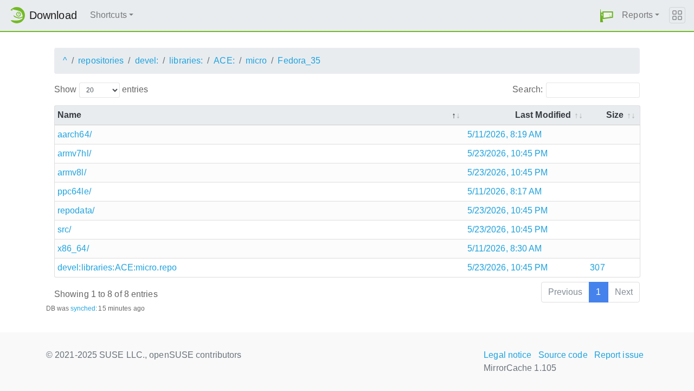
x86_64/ (73, 248)
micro (256, 60)
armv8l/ (71, 172)
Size (615, 114)
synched (83, 308)
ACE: (224, 60)
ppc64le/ (74, 191)
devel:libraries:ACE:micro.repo (117, 267)
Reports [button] (637, 15)
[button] (607, 15)
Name (69, 114)
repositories (101, 60)
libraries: (186, 60)
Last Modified (543, 114)
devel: (147, 60)
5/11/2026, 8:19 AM (504, 134)
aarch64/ (74, 134)
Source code (563, 355)
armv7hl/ (74, 153)
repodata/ (75, 210)
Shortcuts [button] (108, 15)
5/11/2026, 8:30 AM (504, 248)
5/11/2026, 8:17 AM (504, 191)
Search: (527, 89)
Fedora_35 (299, 60)
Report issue (619, 355)
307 (597, 267)
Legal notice (507, 355)
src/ (64, 229)
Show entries (101, 89)
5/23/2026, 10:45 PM (507, 153)
